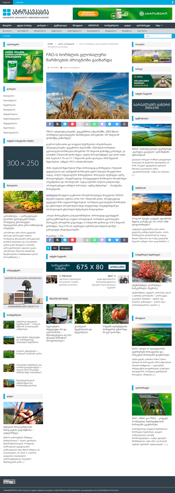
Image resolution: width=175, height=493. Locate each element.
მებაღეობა (7, 31)
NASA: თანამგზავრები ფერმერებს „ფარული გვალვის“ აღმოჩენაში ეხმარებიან (152, 152)
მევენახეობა (56, 31)
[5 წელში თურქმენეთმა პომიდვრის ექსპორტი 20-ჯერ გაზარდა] (116, 314)
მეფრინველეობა (75, 31)
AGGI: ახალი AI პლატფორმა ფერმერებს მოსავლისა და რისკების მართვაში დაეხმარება (151, 351)
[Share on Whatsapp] (94, 124)
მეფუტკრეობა (111, 31)
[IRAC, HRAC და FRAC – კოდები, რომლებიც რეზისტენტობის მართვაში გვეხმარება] (152, 404)
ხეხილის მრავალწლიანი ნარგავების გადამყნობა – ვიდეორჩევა (18, 430)
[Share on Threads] (124, 124)
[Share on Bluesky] (117, 124)
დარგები (41, 25)
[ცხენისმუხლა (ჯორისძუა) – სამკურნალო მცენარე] (152, 271)
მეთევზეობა (127, 31)
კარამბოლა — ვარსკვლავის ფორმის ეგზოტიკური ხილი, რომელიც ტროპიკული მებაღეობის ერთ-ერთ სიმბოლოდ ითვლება (23, 222)
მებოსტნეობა (22, 31)
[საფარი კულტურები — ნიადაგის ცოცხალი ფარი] (8, 354)
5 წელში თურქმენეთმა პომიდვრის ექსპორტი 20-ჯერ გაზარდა (115, 329)
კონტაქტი (20, 2)
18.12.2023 (54, 67)
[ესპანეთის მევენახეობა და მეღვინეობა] (88, 314)
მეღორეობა (142, 31)
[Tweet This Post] (57, 124)
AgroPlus (93, 25)
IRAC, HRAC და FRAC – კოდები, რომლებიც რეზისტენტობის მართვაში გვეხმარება (150, 421)
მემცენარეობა (40, 31)
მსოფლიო (78, 25)
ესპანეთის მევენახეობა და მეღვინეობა (83, 329)
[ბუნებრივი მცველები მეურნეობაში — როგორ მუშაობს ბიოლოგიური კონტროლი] (8, 324)
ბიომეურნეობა (111, 25)
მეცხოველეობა (93, 31)
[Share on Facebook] (50, 124)
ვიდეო (127, 25)
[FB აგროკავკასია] (172, 2)
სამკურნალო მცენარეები (147, 255)
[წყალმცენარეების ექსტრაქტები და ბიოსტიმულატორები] (8, 383)
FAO (54, 248)
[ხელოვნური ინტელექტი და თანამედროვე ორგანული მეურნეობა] (8, 340)
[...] (18, 257)
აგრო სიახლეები (71, 67)
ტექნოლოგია (60, 25)
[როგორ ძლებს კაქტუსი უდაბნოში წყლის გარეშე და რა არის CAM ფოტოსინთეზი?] (152, 204)
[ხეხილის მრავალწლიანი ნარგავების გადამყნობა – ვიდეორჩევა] (23, 413)
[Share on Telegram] (109, 124)
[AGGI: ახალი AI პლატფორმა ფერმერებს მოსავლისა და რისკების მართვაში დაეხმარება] (152, 335)
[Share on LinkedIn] (64, 124)
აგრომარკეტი (143, 25)
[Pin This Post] (72, 124)
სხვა (158, 25)
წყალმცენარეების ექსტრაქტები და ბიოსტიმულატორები (26, 382)
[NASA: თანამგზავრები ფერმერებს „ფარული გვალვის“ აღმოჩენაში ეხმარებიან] (152, 135)
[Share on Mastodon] (102, 124)
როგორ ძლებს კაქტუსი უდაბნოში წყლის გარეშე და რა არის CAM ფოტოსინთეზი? (151, 221)
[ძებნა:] (158, 36)
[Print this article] (87, 124)
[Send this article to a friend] (79, 124)
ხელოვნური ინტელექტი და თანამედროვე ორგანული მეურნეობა (28, 339)
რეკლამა (6, 2)
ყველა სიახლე (24, 25)
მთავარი (7, 25)
